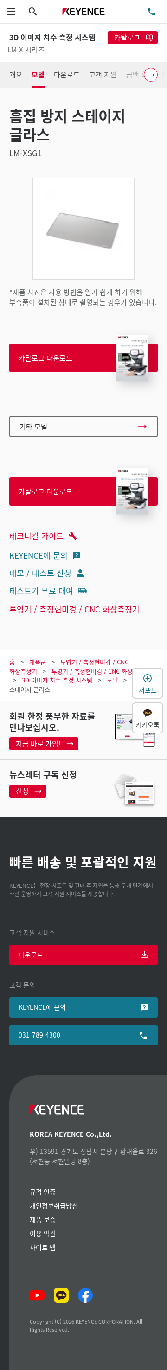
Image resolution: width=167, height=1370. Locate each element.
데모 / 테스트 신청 (40, 573)
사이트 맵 (43, 1247)
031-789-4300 (39, 1034)
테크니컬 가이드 (36, 536)
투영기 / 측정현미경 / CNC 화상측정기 (74, 609)
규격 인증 (43, 1191)
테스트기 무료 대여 (41, 590)
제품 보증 (43, 1219)
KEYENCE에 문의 (38, 555)
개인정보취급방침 (54, 1205)
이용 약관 (43, 1233)
